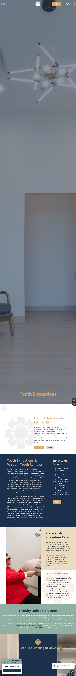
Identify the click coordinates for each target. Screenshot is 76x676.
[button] (20, 660)
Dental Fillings (61, 486)
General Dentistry (63, 468)
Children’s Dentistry (63, 494)
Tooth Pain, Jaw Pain (63, 479)
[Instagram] (74, 404)
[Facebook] (74, 400)
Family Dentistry (62, 492)
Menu (8, 4)
